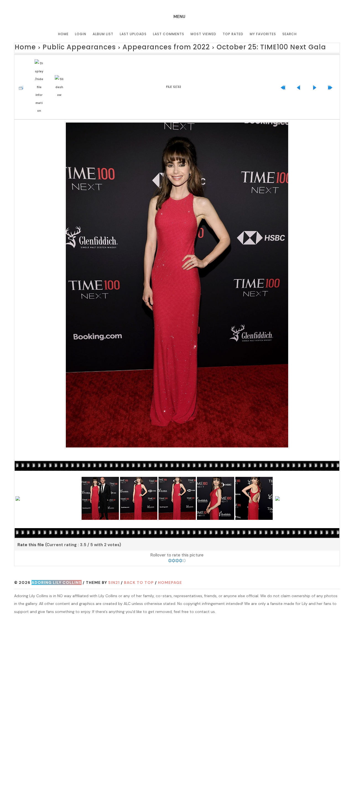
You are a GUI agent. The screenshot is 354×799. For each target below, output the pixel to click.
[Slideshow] (60, 78)
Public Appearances (64, 46)
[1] (170, 547)
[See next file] (315, 78)
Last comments (168, 34)
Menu (179, 16)
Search (289, 34)
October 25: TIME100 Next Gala (213, 46)
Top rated (233, 34)
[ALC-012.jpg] (177, 270)
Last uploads (133, 34)
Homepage (170, 569)
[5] (184, 547)
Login (80, 34)
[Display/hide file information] (40, 78)
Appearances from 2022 (131, 46)
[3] (177, 547)
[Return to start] (284, 78)
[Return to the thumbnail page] (22, 78)
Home (63, 34)
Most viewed (203, 34)
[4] (181, 547)
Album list (103, 34)
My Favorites (263, 34)
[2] (173, 547)
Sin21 (114, 569)
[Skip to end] (331, 78)
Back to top (139, 569)
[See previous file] (300, 78)
